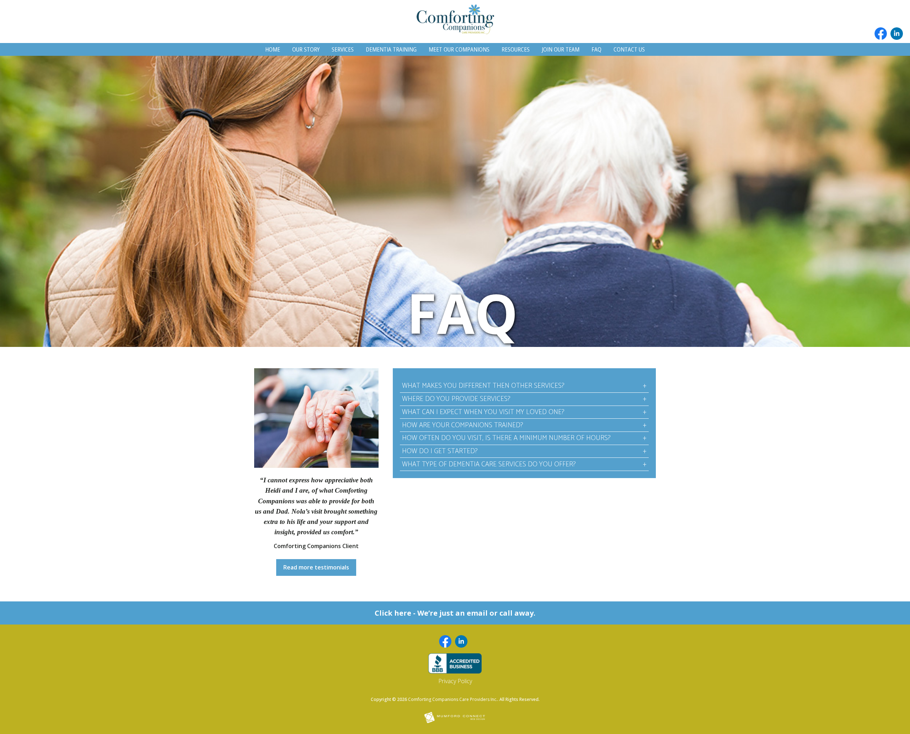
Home (272, 49)
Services (343, 49)
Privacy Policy (455, 681)
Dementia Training (391, 49)
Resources (516, 49)
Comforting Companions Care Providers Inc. (452, 699)
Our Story (306, 49)
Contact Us (629, 49)
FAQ (596, 49)
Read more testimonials (316, 567)
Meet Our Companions (459, 49)
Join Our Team (560, 49)
